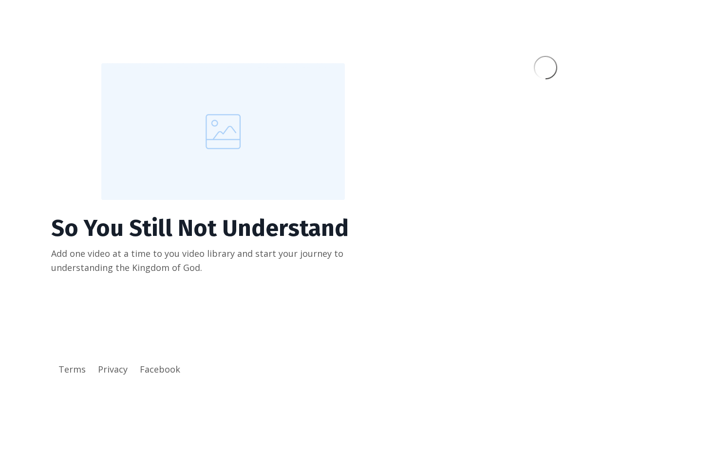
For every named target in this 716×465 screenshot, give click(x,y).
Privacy (113, 369)
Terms (72, 369)
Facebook (160, 369)
